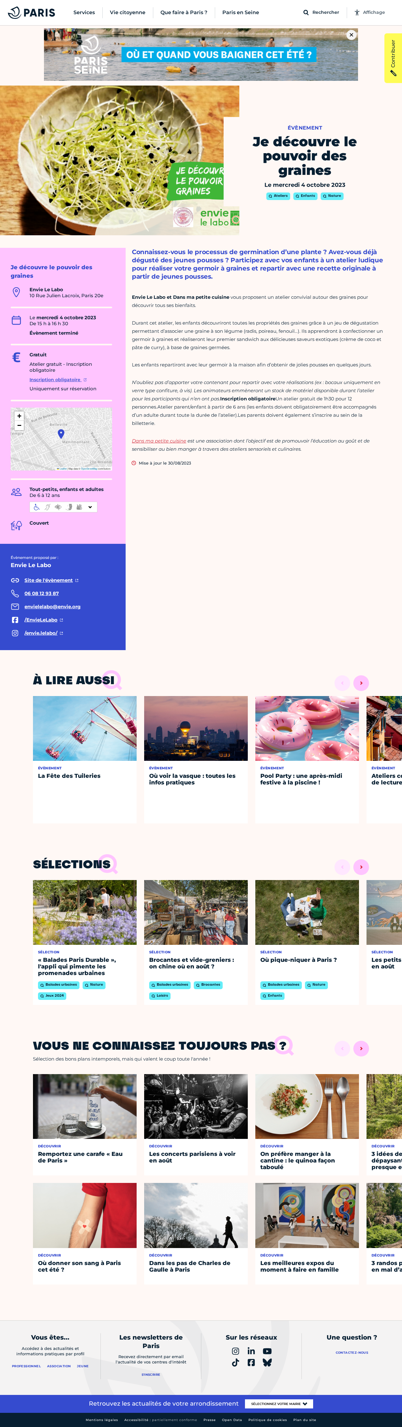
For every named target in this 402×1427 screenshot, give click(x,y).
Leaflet (63, 468)
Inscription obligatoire (56, 379)
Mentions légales (102, 1420)
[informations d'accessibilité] (63, 507)
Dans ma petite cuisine (159, 441)
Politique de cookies (267, 1420)
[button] (61, 434)
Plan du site (304, 1420)
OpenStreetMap (89, 468)
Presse (210, 1420)
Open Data (232, 1420)
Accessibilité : (160, 1420)
